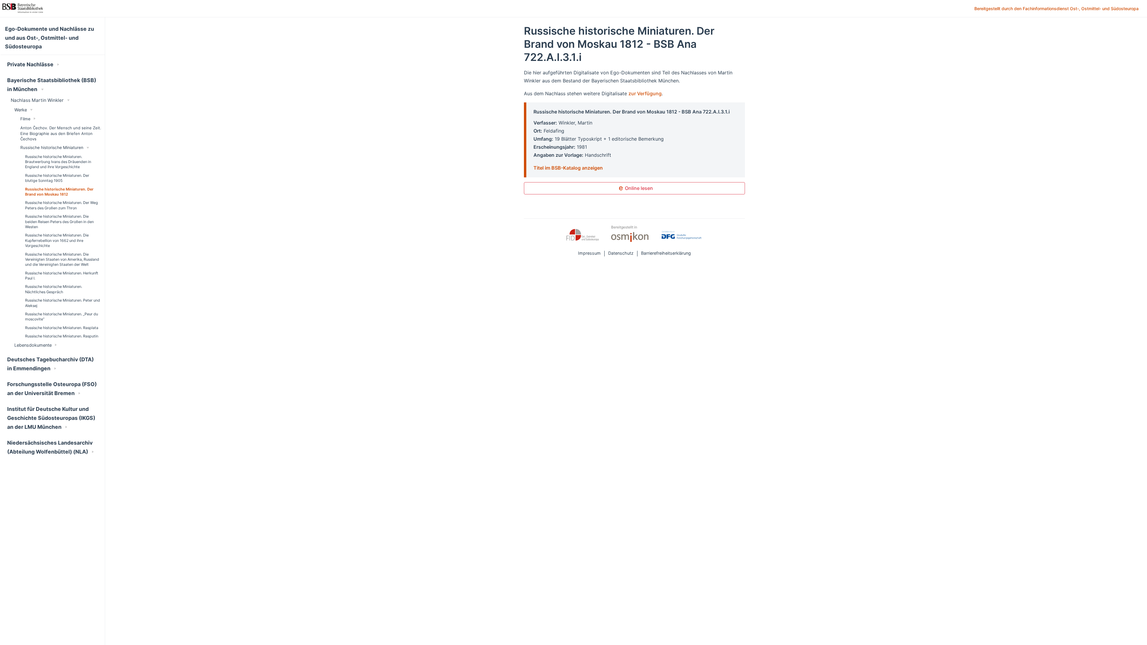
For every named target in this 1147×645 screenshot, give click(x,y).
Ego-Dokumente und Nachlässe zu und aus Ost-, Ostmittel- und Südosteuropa (49, 38)
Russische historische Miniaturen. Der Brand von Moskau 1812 (59, 191)
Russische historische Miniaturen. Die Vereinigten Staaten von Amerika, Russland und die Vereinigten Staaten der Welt (62, 259)
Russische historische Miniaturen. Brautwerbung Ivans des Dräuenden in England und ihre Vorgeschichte (58, 161)
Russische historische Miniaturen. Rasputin (61, 336)
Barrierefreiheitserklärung (666, 253)
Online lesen (638, 188)
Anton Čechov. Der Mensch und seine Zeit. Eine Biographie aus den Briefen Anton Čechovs (60, 133)
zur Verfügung (645, 93)
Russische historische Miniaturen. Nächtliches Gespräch (53, 289)
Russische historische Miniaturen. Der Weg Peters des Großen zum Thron (61, 205)
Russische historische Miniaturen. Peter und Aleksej (62, 303)
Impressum (589, 253)
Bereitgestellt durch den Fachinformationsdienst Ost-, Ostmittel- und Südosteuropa (1057, 9)
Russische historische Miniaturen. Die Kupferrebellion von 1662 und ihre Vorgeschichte (57, 240)
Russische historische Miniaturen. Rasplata (61, 327)
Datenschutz (621, 253)
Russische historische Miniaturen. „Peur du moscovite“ (61, 316)
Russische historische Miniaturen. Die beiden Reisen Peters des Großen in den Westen (59, 221)
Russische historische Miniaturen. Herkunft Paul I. (61, 275)
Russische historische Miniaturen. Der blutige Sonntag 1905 (57, 178)
